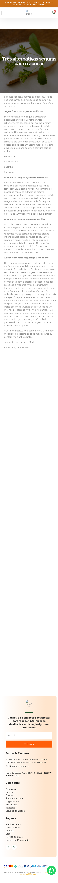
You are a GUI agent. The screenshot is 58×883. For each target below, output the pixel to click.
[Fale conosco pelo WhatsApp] (51, 870)
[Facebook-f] (8, 847)
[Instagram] (14, 847)
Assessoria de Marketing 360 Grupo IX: (37, 873)
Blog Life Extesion (20, 347)
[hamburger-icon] (4, 13)
